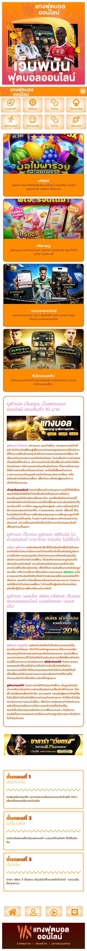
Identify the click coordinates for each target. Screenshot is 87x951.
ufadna (68, 572)
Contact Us (24, 943)
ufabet (43, 180)
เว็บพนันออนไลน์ (17, 490)
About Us (41, 943)
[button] (82, 90)
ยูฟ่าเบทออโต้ (15, 685)
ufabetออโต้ (52, 662)
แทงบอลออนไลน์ (43, 310)
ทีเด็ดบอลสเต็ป (43, 376)
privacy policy (61, 943)
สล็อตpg (43, 245)
